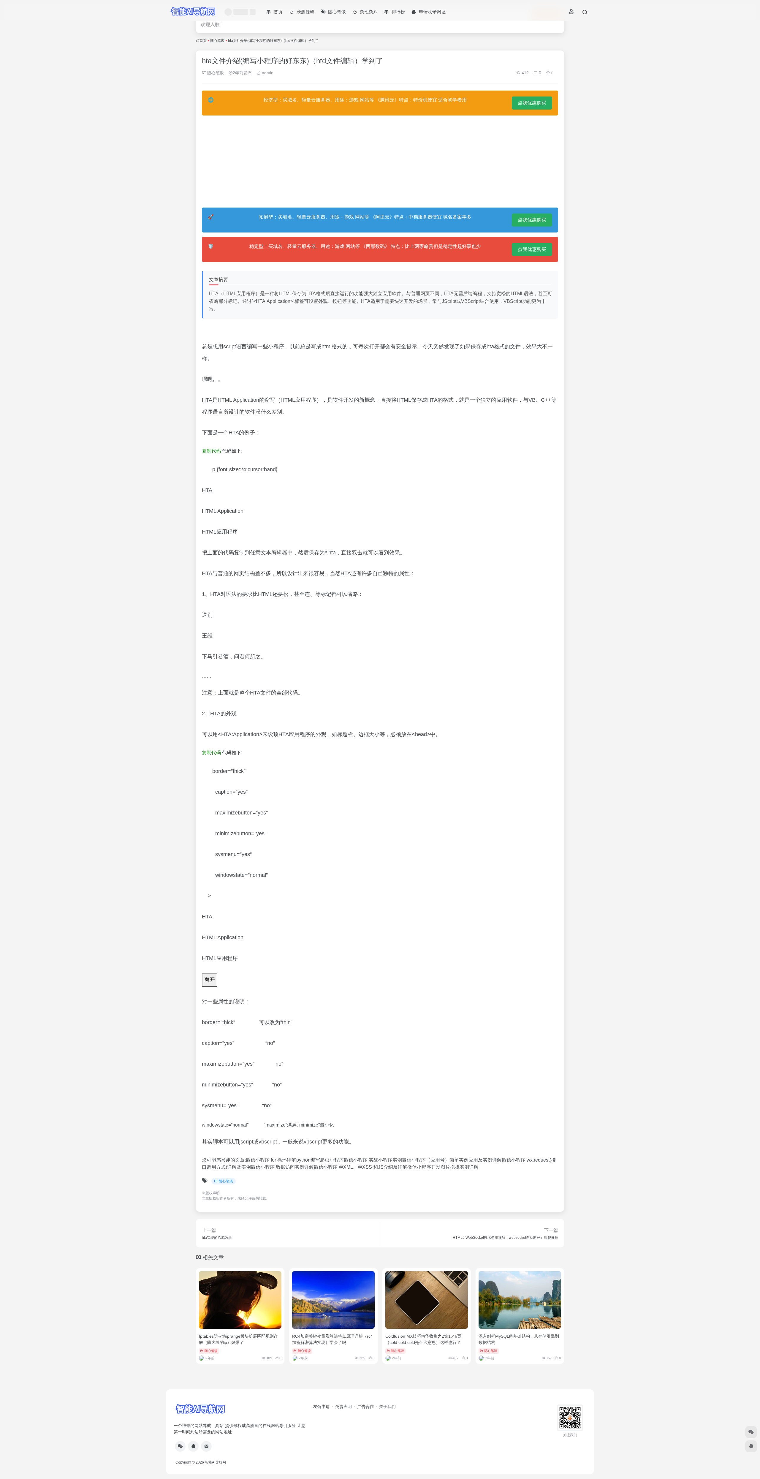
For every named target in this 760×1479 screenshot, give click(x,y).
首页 (203, 41)
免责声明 (343, 1406)
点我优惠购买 (532, 102)
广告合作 (365, 1406)
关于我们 (387, 1406)
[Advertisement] (380, 161)
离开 (209, 980)
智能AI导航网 (215, 1462)
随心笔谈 (217, 41)
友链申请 (321, 1406)
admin (267, 72)
